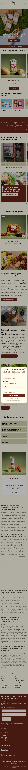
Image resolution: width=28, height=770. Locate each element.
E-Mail (4, 386)
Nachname (5, 381)
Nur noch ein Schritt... (14, 395)
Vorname (5, 375)
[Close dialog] (25, 369)
